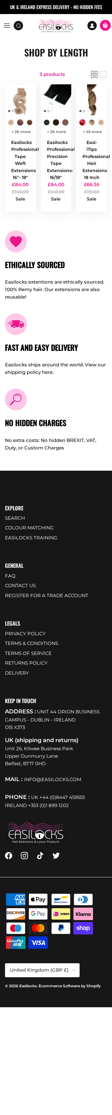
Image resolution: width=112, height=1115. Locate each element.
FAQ (10, 576)
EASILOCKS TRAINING (31, 538)
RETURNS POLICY (26, 663)
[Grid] (94, 74)
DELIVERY (17, 673)
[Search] (20, 25)
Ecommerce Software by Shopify (70, 986)
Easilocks (28, 986)
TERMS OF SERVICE (28, 653)
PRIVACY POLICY (25, 634)
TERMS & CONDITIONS (31, 643)
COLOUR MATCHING (29, 528)
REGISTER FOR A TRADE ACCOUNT (46, 595)
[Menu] (7, 25)
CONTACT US (20, 585)
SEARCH (15, 518)
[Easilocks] (56, 25)
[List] (103, 74)
